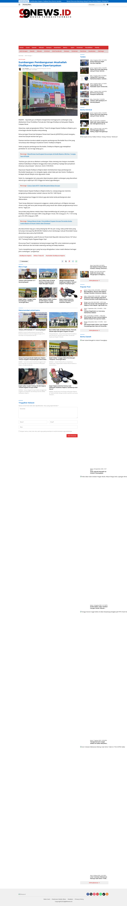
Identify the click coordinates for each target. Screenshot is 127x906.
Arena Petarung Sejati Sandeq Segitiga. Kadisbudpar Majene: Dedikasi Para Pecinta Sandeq (97, 62)
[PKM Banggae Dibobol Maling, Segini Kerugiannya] (84, 131)
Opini (72, 47)
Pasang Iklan (27, 4)
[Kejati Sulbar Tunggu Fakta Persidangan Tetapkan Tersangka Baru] (28, 292)
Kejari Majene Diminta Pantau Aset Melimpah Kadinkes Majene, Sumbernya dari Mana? (66, 300)
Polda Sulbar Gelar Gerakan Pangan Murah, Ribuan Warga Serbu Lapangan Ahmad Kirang (99, 607)
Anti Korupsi (23, 51)
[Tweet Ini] (66, 261)
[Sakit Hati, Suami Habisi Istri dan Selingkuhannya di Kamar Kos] (84, 123)
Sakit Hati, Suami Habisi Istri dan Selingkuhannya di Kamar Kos (99, 123)
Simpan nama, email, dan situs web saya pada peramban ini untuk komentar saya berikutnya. (46, 431)
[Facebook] (87, 894)
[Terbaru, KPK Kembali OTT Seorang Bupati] (28, 274)
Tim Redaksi (25, 68)
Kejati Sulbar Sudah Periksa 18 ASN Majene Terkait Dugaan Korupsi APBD (48, 300)
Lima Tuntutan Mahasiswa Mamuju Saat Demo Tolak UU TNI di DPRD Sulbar (98, 877)
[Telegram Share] (73, 261)
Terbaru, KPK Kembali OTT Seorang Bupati (27, 281)
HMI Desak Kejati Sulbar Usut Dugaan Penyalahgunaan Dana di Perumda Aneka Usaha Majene (96, 325)
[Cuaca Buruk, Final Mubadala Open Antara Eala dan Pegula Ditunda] (84, 86)
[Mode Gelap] (107, 4)
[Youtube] (97, 894)
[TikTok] (103, 894)
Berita (65, 47)
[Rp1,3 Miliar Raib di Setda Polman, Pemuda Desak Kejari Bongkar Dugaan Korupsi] (48, 274)
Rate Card (47, 899)
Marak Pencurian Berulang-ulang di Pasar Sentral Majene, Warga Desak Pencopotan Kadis (65, 1)
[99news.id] (46, 13)
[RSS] (107, 894)
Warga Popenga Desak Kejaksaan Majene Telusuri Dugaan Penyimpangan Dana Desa (67, 282)
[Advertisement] (63, 33)
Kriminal (47, 51)
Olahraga (101, 51)
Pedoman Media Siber (59, 899)
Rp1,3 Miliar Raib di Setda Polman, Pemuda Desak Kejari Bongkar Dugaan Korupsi (47, 282)
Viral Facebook (57, 51)
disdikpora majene (25, 255)
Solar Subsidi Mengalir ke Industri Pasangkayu (98, 472)
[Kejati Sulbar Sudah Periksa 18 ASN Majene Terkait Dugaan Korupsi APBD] (48, 292)
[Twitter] (91, 894)
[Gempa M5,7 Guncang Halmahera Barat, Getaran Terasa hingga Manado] (84, 78)
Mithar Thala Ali (39, 255)
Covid (27, 47)
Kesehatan (57, 47)
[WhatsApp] (100, 894)
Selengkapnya (93, 280)
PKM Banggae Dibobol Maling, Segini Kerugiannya (98, 130)
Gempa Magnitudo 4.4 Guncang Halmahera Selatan (94, 311)
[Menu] (20, 4)
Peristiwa (83, 51)
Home (21, 47)
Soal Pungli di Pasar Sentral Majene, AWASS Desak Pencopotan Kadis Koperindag (95, 318)
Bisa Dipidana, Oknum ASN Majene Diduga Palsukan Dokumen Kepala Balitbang (95, 292)
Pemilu (97, 47)
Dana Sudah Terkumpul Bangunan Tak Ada (40, 68)
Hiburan (41, 47)
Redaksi (70, 899)
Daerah (34, 47)
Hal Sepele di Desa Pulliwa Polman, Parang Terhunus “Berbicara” (98, 267)
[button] (104, 4)
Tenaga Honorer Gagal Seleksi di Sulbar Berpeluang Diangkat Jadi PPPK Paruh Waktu (99, 742)
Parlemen (80, 47)
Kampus (48, 47)
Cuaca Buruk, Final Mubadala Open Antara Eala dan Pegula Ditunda (99, 85)
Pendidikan (89, 47)
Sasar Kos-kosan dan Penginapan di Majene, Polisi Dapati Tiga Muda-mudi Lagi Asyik (98, 273)
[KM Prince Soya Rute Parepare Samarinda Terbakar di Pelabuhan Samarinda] (84, 94)
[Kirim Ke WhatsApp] (76, 261)
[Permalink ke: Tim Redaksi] (20, 69)
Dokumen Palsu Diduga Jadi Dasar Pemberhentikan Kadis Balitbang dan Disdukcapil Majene (96, 298)
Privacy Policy (79, 899)
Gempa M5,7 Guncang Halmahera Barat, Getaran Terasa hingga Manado (98, 78)
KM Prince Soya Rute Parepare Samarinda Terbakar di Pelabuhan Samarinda (97, 93)
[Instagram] (94, 894)
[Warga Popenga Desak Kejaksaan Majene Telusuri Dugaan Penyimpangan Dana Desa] (68, 274)
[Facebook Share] (62, 261)
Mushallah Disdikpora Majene (55, 255)
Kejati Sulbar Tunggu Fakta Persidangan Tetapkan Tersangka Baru (27, 300)
